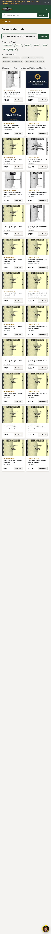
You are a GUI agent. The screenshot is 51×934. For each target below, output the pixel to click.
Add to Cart (15, 79)
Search (41, 15)
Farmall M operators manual (32, 58)
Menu (8, 21)
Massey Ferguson (9, 50)
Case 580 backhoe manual (12, 61)
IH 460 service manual (11, 58)
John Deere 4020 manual (35, 61)
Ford (45, 46)
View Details (18, 100)
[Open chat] (45, 928)
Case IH (18, 46)
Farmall (27, 46)
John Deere (7, 46)
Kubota (36, 46)
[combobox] (25, 15)
